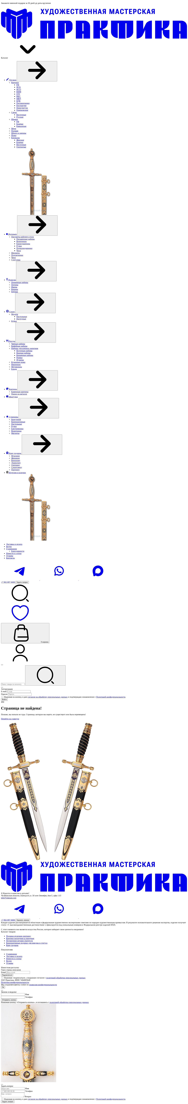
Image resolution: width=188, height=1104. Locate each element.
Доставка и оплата (14, 956)
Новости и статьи (13, 959)
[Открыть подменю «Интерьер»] (37, 225)
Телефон (29, 997)
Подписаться (7, 975)
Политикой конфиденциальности (110, 697)
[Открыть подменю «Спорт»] (35, 303)
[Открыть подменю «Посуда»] (35, 332)
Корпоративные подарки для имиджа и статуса (26, 943)
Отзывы (9, 963)
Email (3, 972)
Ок (3, 987)
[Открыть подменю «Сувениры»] (39, 408)
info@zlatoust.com (8, 898)
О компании (11, 954)
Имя (27, 994)
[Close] (2, 687)
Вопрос (28, 1096)
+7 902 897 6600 (8, 582)
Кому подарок (12, 945)
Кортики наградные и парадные (20, 938)
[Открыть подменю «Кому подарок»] (42, 444)
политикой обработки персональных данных (65, 978)
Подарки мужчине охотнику (18, 936)
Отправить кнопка (9, 1000)
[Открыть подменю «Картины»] (37, 380)
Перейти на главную (10, 719)
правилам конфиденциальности (43, 985)
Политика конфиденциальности (15, 982)
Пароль (4, 694)
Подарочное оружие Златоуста (19, 941)
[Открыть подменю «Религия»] (36, 271)
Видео (9, 961)
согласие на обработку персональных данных (48, 697)
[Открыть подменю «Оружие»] (37, 71)
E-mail (3, 691)
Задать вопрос (7, 1102)
